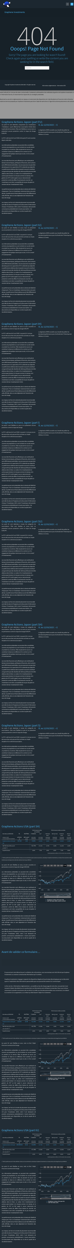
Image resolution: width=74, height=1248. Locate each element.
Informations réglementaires (49, 85)
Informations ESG (61, 85)
